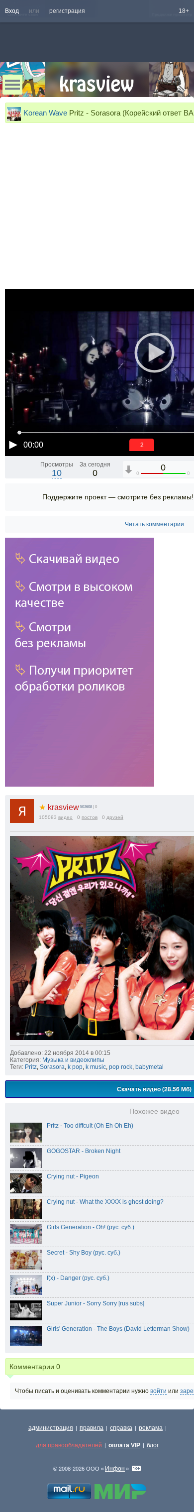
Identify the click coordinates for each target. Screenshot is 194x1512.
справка (121, 1427)
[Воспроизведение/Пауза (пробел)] (13, 445)
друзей (114, 817)
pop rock (120, 1066)
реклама (151, 1427)
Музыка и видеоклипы (73, 1059)
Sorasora (52, 1066)
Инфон (115, 1468)
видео (65, 817)
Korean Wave (45, 113)
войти (158, 1391)
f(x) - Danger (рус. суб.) (78, 1278)
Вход (12, 10)
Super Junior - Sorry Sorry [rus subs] (95, 1303)
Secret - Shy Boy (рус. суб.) (83, 1252)
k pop (75, 1066)
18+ (184, 10)
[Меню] (12, 85)
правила (91, 1427)
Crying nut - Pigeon (73, 1176)
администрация (50, 1427)
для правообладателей (69, 1445)
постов (89, 817)
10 (57, 473)
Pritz (31, 1066)
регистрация (67, 10)
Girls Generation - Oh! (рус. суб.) (90, 1227)
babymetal (149, 1066)
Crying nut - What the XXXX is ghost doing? (105, 1201)
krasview (59, 807)
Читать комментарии (154, 524)
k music (96, 1066)
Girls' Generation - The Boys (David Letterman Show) (118, 1328)
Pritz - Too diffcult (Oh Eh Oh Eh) (90, 1125)
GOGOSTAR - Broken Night (83, 1151)
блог (153, 1445)
